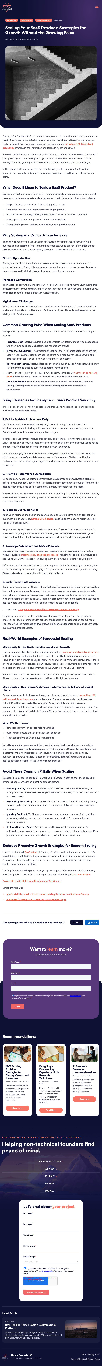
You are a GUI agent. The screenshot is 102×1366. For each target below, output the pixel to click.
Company (51, 1176)
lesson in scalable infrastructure (80, 652)
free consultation (80, 874)
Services (50, 1169)
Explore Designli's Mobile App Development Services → (32, 881)
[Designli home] (7, 7)
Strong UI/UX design (42, 519)
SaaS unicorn (32, 852)
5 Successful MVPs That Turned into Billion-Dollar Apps (36, 899)
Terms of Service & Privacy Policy (85, 1359)
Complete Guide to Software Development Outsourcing (48, 609)
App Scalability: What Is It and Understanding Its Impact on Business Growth (47, 894)
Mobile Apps (27, 20)
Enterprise (11, 20)
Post (78, 922)
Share (94, 922)
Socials (51, 1191)
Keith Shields (20, 39)
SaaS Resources (43, 20)
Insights (51, 1183)
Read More (20, 1109)
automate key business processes (39, 554)
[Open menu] (97, 7)
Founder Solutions (51, 1161)
